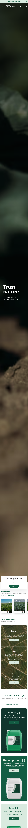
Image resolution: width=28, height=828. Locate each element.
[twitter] (23, 6)
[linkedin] (20, 6)
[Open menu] (2, 6)
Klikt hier (17, 1)
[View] (6, 610)
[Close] (26, 1)
